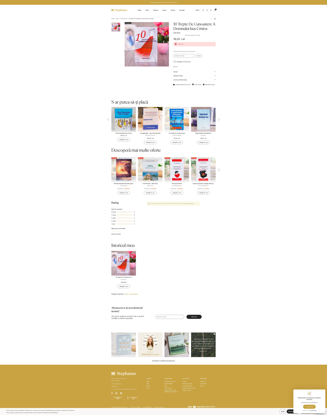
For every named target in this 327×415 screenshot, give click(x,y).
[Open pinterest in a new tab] (121, 393)
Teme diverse (133, 294)
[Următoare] (214, 19)
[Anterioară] (211, 19)
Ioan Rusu (176, 33)
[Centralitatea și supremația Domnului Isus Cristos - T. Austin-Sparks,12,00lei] (177, 119)
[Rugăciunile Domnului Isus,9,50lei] (203, 119)
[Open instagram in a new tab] (116, 393)
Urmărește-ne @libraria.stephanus (163, 361)
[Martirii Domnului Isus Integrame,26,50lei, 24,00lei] (123, 169)
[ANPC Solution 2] (131, 398)
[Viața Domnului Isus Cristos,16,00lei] (123, 119)
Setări (283, 411)
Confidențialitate (146, 407)
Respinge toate (293, 411)
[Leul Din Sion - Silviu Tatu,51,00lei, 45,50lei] (150, 169)
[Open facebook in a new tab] (111, 393)
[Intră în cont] (203, 10)
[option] (123, 176)
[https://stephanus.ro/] (121, 10)
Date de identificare (159, 407)
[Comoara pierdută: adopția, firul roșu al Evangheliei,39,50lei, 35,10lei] (203, 169)
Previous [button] (108, 119)
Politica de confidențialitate (51, 412)
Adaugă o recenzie (116, 233)
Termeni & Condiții (134, 407)
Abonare (199, 55)
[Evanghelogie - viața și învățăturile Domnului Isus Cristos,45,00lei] (150, 119)
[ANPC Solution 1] (117, 398)
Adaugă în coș (123, 139)
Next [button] (218, 119)
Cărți (126, 294)
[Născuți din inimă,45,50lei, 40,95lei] (177, 169)
